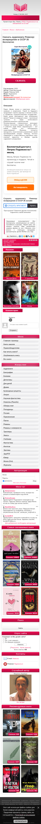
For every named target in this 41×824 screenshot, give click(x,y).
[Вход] (10, 320)
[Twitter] (22, 236)
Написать (16, 658)
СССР (8, 243)
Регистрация (23, 482)
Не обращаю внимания (12, 642)
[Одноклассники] (24, 236)
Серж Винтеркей (25, 243)
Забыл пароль (16, 482)
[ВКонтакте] (20, 236)
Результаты (15, 647)
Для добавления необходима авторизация (20, 523)
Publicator (11, 241)
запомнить (8, 481)
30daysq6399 (20, 179)
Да (6, 638)
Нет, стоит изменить (11, 640)
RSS (23, 22)
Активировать (20, 187)
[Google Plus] (31, 236)
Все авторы (20, 702)
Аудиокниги (13, 240)
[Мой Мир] (27, 236)
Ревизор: (9, 245)
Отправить (13, 330)
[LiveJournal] (29, 236)
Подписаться (18, 664)
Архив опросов (25, 647)
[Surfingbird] (33, 236)
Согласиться (20, 821)
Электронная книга (23, 99)
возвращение (16, 243)
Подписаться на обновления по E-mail (25, 22)
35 (11, 243)
